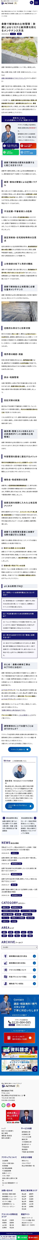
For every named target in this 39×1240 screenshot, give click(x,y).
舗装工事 (6, 907)
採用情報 (5, 1166)
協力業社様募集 (7, 1168)
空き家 (18, 914)
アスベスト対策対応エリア (10, 1215)
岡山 (30, 932)
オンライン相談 (6, 1201)
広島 (10, 936)
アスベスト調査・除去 (28, 911)
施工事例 (30, 918)
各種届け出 (27, 914)
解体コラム (25, 1161)
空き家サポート (26, 1144)
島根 (4, 936)
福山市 (24, 1201)
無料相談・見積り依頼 (9, 1194)
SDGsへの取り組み (8, 1163)
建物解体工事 (16, 907)
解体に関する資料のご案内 (9, 1179)
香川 (23, 936)
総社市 (24, 1196)
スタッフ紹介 (6, 1176)
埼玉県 (24, 1209)
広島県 (31, 1199)
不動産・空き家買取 (28, 1152)
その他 (14, 921)
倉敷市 (31, 1194)
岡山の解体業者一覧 (28, 1166)
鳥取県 (31, 1201)
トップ (4, 1128)
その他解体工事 (27, 1142)
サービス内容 (26, 1128)
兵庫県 (31, 1206)
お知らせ (5, 921)
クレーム (5, 918)
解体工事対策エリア (29, 1190)
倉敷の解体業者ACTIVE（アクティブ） (14, 78)
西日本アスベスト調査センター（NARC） (28, 1224)
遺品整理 (25, 1149)
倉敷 (4, 932)
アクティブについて (9, 1157)
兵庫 (10, 932)
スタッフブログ (26, 1163)
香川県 (24, 1206)
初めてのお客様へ (8, 1131)
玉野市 (31, 1196)
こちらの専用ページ (25, 715)
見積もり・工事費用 (18, 918)
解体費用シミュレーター (9, 1196)
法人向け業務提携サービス (10, 1184)
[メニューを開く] (36, 2)
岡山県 (24, 1194)
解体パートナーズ (27, 1218)
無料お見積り (6, 1138)
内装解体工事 (26, 1134)
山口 (23, 932)
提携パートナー (7, 1173)
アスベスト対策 (26, 1137)
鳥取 (30, 936)
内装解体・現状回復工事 (10, 911)
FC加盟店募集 (6, 1171)
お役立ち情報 (26, 1157)
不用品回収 (25, 1147)
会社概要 (5, 1161)
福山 (17, 936)
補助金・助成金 (7, 914)
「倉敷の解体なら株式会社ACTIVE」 (14, 710)
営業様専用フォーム (8, 1204)
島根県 (24, 1204)
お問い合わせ (7, 1190)
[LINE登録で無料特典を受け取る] (20, 1052)
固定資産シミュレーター (9, 1199)
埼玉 (17, 932)
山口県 (31, 1204)
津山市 (24, 1199)
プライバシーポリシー (8, 1206)
